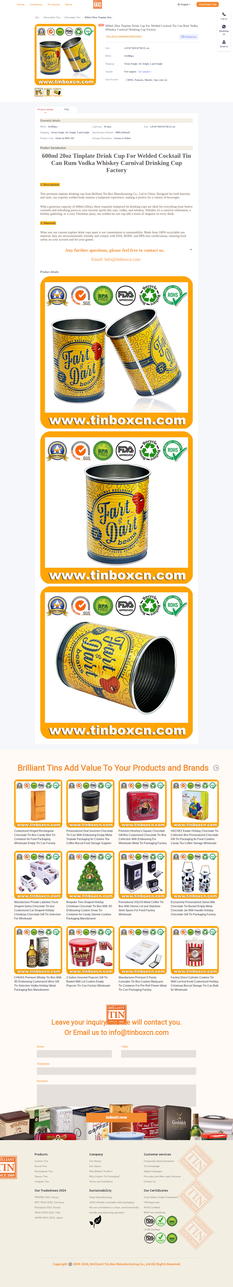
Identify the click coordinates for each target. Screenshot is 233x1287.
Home (20, 4)
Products (54, 4)
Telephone (43, 1063)
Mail (125, 1046)
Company (36, 4)
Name (40, 1046)
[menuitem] (20, 4)
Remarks (42, 1081)
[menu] (53, 4)
